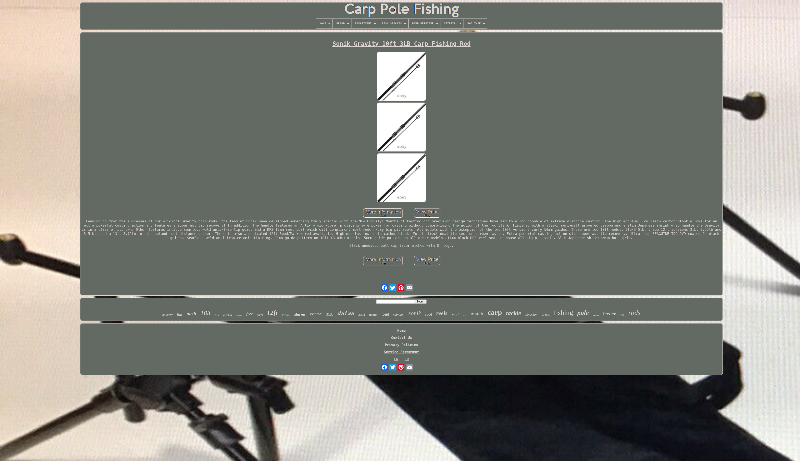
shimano (398, 314)
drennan (286, 315)
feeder (609, 313)
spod (428, 314)
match (477, 313)
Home (401, 330)
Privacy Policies (401, 345)
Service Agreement (401, 352)
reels (442, 313)
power (596, 315)
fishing (563, 312)
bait (385, 314)
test (464, 315)
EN (396, 359)
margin (373, 314)
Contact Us (401, 338)
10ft (205, 313)
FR (407, 359)
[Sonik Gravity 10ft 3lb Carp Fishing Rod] (401, 76)
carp (495, 312)
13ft (217, 314)
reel (455, 315)
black (545, 314)
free (249, 313)
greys (260, 314)
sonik (415, 313)
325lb (361, 314)
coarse (316, 313)
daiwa (346, 313)
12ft (272, 312)
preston (227, 314)
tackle (513, 313)
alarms (300, 314)
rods (634, 312)
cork (622, 315)
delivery (167, 314)
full (179, 314)
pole (583, 312)
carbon (239, 315)
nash (191, 313)
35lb (329, 314)
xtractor (531, 314)
